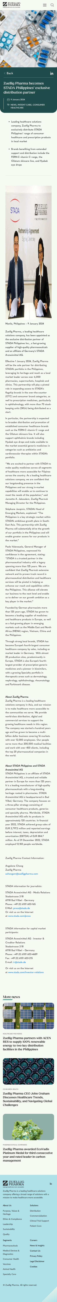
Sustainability (9, 1229)
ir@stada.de (19, 962)
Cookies (33, 1266)
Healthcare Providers (12, 1034)
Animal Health (9, 1269)
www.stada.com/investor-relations (26, 972)
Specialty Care (9, 1274)
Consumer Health (10, 1089)
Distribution (35, 1211)
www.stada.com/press (19, 915)
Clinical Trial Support (39, 1221)
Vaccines (7, 1264)
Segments (7, 1240)
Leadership (8, 1224)
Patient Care (35, 1226)
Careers (33, 1240)
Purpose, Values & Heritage (11, 1212)
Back (9, 73)
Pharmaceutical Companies (15, 1145)
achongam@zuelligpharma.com (21, 873)
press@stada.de (21, 908)
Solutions (34, 1205)
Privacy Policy (36, 1256)
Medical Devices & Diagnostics (11, 1252)
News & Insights (37, 1245)
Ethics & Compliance (12, 1219)
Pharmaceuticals (10, 1245)
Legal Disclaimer (37, 1261)
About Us (7, 1205)
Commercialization (38, 1216)
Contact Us (35, 1251)
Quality (6, 1234)
